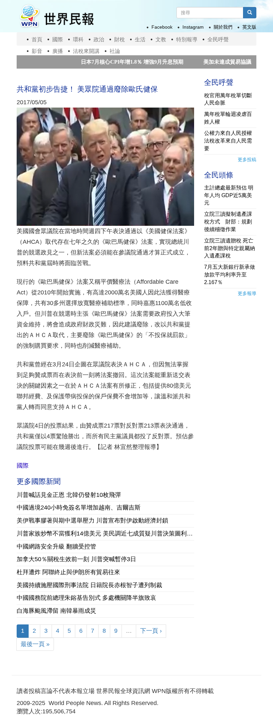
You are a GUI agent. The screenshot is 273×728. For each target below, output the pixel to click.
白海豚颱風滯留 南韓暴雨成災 (56, 610)
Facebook (161, 27)
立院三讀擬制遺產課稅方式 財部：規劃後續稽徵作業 (228, 221)
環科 (78, 39)
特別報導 (186, 39)
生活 (140, 39)
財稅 (119, 39)
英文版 (249, 27)
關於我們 (223, 27)
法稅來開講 (86, 51)
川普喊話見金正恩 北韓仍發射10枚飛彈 (69, 495)
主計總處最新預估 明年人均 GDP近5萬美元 (228, 195)
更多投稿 (247, 159)
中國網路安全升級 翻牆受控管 (56, 546)
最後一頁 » (35, 644)
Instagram (193, 27)
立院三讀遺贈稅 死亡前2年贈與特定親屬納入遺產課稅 (229, 248)
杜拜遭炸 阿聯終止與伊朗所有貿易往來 (68, 572)
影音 (37, 51)
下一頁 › (151, 630)
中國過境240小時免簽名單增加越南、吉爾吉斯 (78, 507)
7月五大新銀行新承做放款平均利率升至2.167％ (229, 274)
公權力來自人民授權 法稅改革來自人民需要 (228, 140)
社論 (115, 51)
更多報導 (247, 293)
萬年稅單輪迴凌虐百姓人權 (228, 118)
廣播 (57, 51)
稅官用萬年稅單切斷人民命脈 (228, 99)
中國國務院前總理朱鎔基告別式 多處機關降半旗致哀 (86, 597)
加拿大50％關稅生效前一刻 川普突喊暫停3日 (76, 559)
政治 (99, 39)
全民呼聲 (218, 39)
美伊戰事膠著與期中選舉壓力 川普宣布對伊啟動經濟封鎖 (92, 520)
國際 (57, 39)
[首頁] (56, 16)
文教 (160, 39)
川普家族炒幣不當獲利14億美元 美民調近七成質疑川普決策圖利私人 (105, 533)
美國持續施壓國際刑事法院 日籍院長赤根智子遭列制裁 (89, 585)
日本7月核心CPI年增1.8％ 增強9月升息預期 (115, 62)
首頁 (37, 39)
